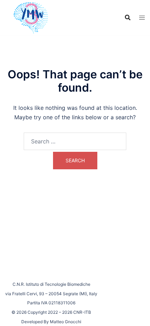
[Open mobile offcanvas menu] (142, 17)
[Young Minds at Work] (29, 16)
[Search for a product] (127, 17)
